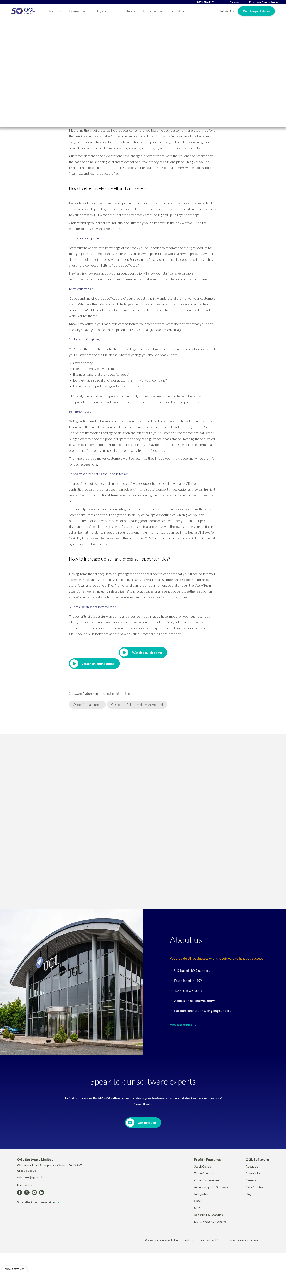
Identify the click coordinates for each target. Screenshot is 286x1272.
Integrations (102, 11)
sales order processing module (110, 489)
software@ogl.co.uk (30, 1177)
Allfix (113, 136)
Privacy (189, 1240)
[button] (55, 11)
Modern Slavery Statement (243, 1240)
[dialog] (14, 1269)
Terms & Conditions (210, 1240)
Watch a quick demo (256, 11)
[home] (23, 11)
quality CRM (184, 483)
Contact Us (226, 11)
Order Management (87, 704)
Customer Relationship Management (137, 704)
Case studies (127, 11)
